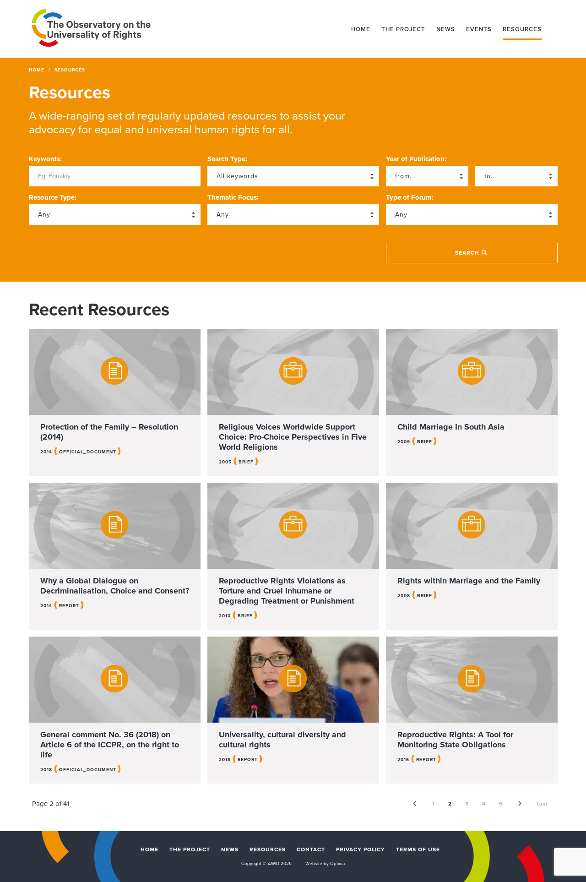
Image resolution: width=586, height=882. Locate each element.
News (445, 29)
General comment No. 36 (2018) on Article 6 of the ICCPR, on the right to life (109, 745)
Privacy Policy (360, 849)
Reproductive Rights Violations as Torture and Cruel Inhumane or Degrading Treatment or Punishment (286, 591)
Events (479, 29)
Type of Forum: (410, 197)
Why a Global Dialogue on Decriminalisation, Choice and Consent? (114, 586)
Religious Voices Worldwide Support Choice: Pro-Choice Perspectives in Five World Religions (293, 437)
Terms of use (418, 849)
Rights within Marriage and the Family (468, 581)
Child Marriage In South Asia (451, 427)
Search (468, 253)
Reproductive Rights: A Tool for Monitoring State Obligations (455, 740)
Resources (522, 29)
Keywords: (45, 159)
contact (311, 849)
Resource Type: (52, 197)
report (69, 606)
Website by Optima (325, 863)
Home (360, 29)
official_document (87, 452)
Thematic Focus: (233, 197)
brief (246, 462)
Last (542, 803)
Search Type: (227, 159)
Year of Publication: (416, 159)
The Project (403, 29)
